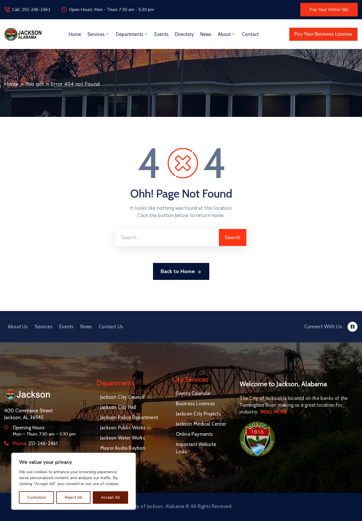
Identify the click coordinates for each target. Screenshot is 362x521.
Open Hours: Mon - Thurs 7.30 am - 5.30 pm (111, 9)
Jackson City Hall (118, 407)
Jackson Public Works (122, 427)
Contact (250, 34)
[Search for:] (167, 237)
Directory (184, 34)
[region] (73, 481)
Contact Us (111, 326)
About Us (18, 326)
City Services (190, 379)
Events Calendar (193, 393)
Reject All (73, 497)
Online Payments (194, 434)
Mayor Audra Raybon (123, 448)
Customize (36, 497)
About (224, 34)
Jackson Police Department (129, 417)
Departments (129, 34)
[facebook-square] (352, 327)
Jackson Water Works (122, 438)
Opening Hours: (29, 427)
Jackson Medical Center (201, 424)
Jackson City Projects (198, 414)
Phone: (35, 443)
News (206, 34)
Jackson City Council (122, 397)
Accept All (110, 497)
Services (96, 34)
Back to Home (178, 271)
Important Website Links (196, 447)
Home (75, 34)
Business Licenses (195, 403)
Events (161, 34)
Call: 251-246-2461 (31, 9)
